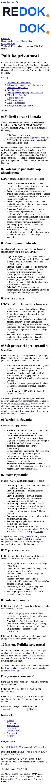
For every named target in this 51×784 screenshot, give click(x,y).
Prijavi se (32, 709)
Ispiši (4, 110)
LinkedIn (41, 747)
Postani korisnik (8, 43)
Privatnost (11, 728)
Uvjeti (13, 779)
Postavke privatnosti (25, 779)
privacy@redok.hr (40, 137)
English (28, 41)
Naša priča (11, 723)
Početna (10, 720)
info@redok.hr (28, 747)
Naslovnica (6, 41)
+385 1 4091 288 (11, 747)
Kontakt (10, 736)
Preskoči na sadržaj (9, 2)
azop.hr (39, 531)
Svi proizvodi (13, 725)
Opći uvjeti (12, 733)
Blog (23, 41)
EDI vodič (16, 41)
